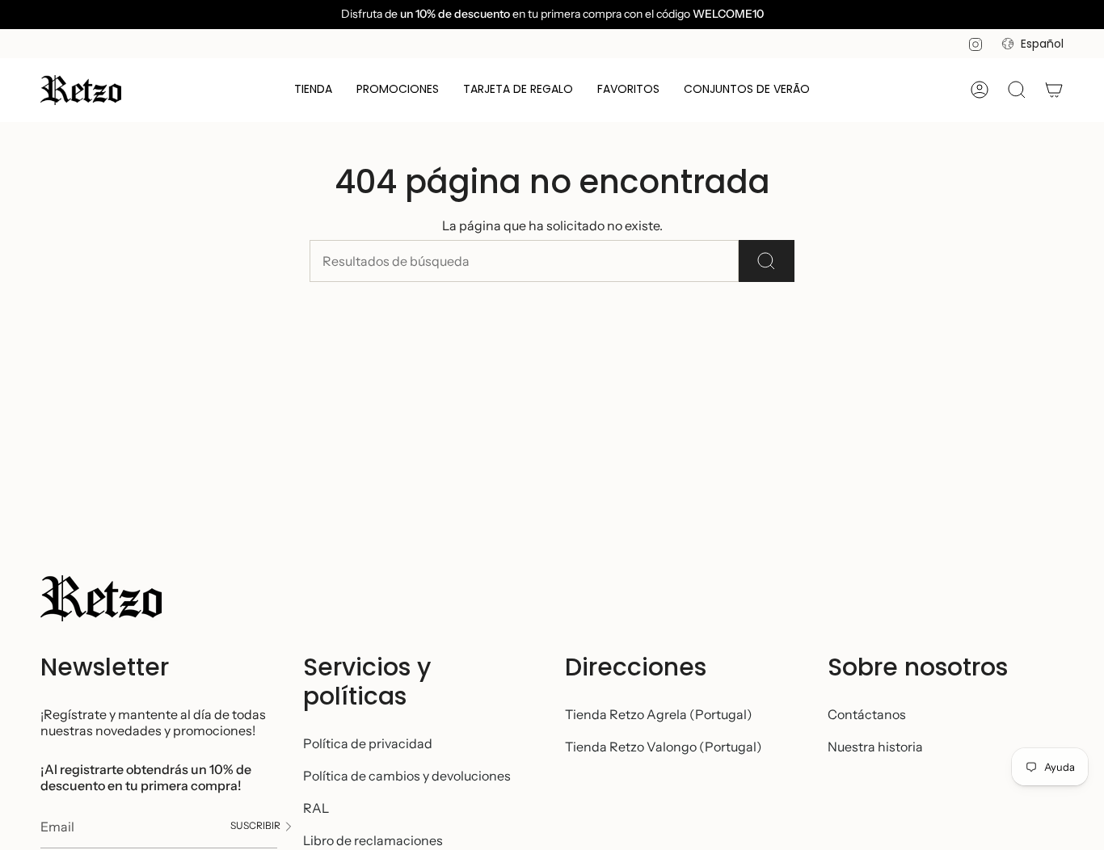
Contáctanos (867, 714)
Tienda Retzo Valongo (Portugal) (663, 746)
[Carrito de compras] (1053, 89)
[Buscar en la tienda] (766, 261)
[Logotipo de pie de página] (101, 598)
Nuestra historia (875, 746)
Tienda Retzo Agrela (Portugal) (658, 714)
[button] (313, 90)
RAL (316, 808)
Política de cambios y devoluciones (407, 776)
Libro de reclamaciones (373, 840)
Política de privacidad (367, 743)
